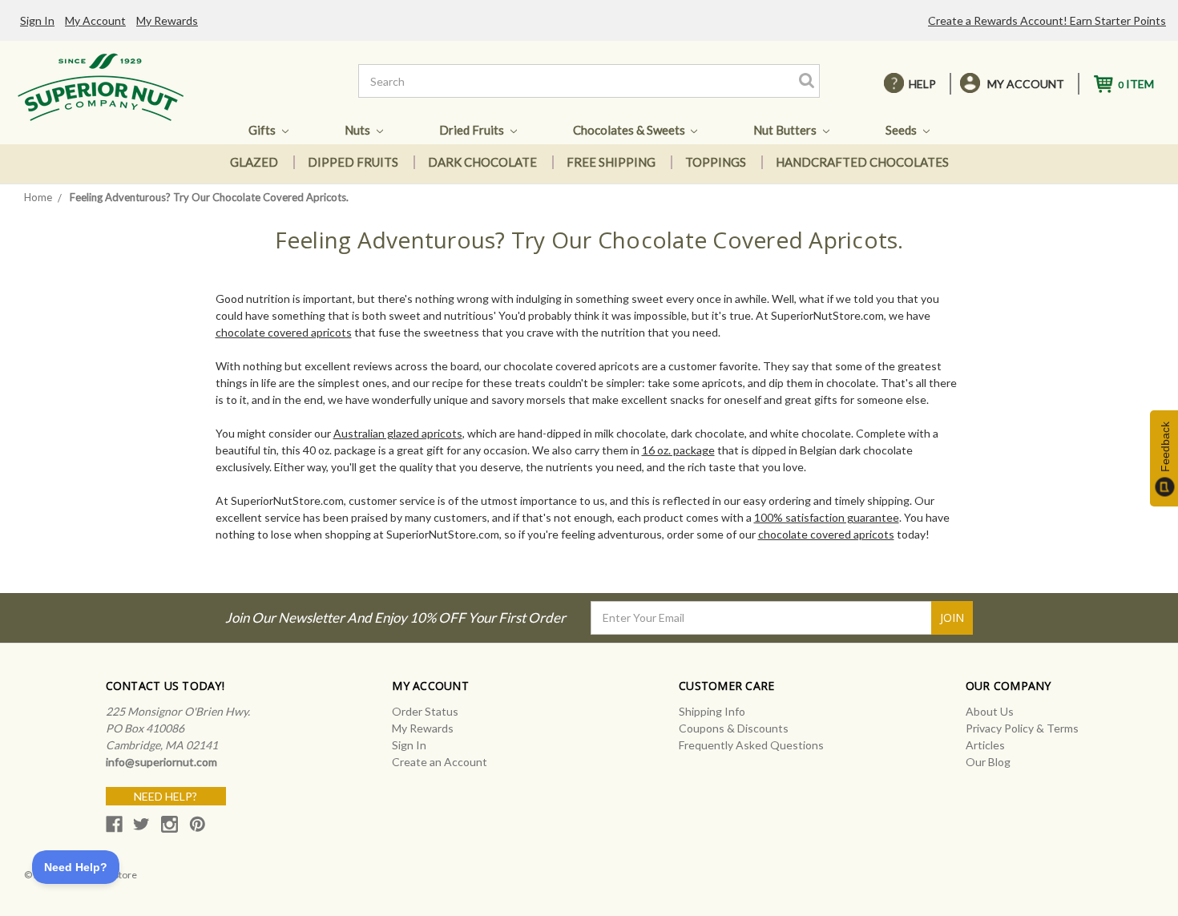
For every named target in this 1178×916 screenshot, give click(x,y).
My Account (95, 20)
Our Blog (988, 762)
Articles (985, 745)
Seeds (902, 130)
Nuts (359, 130)
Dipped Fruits (353, 162)
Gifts (263, 130)
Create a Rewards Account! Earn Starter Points (1047, 20)
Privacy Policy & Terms (1022, 728)
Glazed (254, 162)
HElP (922, 84)
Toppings (715, 162)
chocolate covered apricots (284, 332)
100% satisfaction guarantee (826, 517)
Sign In (37, 20)
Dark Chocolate (482, 162)
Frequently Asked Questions (751, 745)
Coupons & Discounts (734, 728)
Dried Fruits (472, 130)
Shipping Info (712, 711)
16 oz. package (678, 450)
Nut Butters (786, 130)
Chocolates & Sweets (630, 130)
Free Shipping (611, 162)
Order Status (425, 711)
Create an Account (439, 762)
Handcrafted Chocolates (862, 162)
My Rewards (167, 20)
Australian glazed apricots (397, 433)
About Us (990, 711)
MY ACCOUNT (1025, 84)
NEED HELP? (165, 796)
